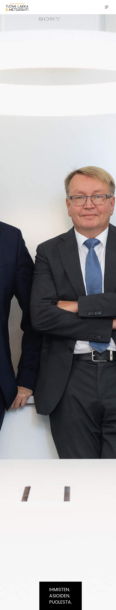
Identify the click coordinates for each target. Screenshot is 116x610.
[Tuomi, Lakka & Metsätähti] (46, 7)
